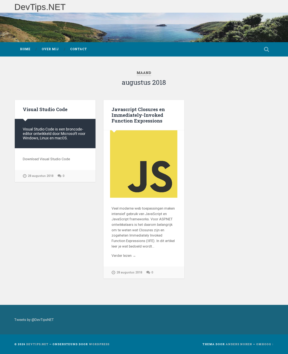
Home (25, 49)
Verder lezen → (124, 255)
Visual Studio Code (45, 109)
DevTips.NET (40, 7)
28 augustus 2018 (40, 176)
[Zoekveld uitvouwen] (266, 49)
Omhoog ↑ (265, 344)
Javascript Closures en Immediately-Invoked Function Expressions (138, 115)
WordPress (99, 344)
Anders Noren (239, 344)
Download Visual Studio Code (46, 159)
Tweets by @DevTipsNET (34, 320)
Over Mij (50, 49)
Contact (78, 49)
